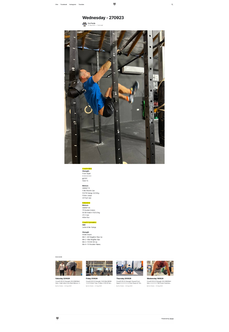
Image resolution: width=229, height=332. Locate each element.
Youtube (81, 4)
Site (56, 4)
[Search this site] (172, 4)
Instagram (72, 4)
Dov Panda (91, 23)
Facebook (64, 4)
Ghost (172, 318)
